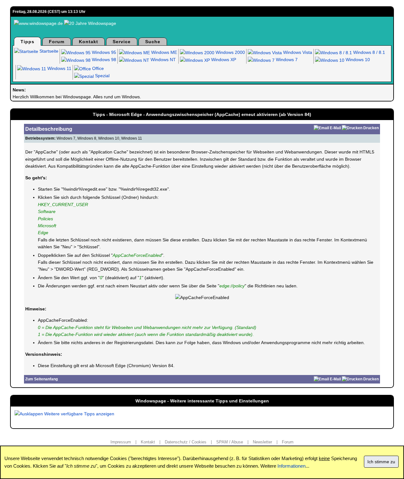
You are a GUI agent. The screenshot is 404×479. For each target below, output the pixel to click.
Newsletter (262, 442)
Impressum (120, 442)
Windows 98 (103, 59)
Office (97, 68)
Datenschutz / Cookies (185, 442)
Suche (152, 41)
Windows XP (223, 59)
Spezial (102, 75)
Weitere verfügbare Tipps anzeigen (78, 413)
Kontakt (88, 41)
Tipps (27, 41)
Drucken (371, 128)
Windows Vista (297, 52)
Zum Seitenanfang (41, 379)
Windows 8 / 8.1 (368, 52)
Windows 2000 (229, 52)
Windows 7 (286, 59)
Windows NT (162, 59)
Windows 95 (103, 52)
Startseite (48, 51)
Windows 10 (357, 59)
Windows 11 (58, 68)
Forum (56, 41)
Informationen (291, 466)
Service (122, 41)
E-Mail (335, 128)
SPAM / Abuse (229, 442)
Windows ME (163, 52)
